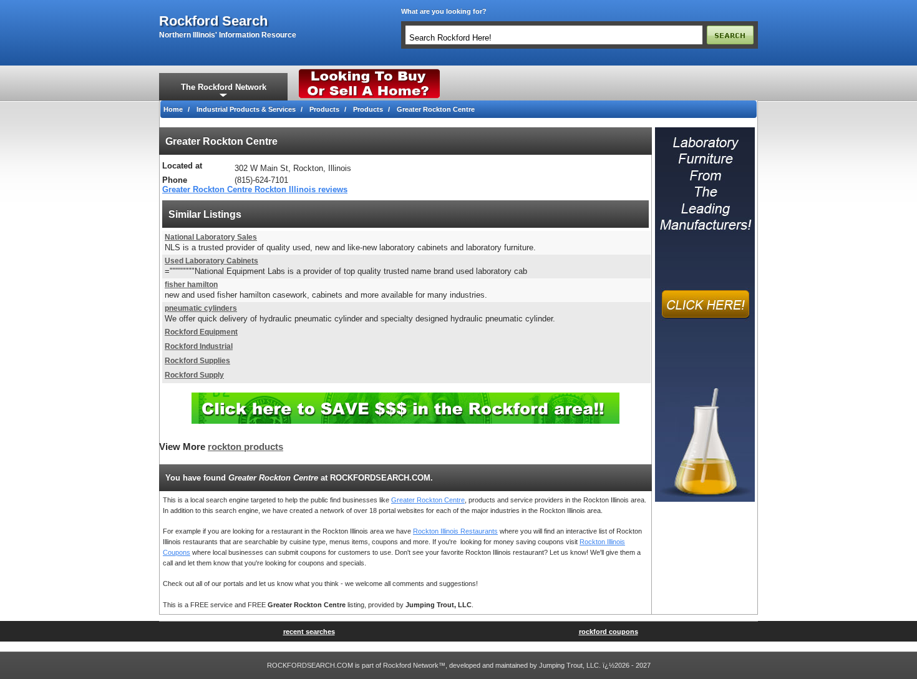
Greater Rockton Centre (428, 500)
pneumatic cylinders (201, 308)
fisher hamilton (191, 284)
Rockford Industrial (199, 346)
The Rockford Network (223, 87)
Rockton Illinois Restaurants (455, 531)
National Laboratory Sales (211, 237)
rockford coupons (608, 631)
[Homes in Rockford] (369, 72)
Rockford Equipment (201, 332)
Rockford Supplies (197, 360)
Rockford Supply (194, 375)
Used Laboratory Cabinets (211, 260)
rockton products (245, 447)
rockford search (213, 21)
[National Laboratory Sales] (705, 131)
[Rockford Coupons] (405, 397)
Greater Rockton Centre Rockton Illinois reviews (254, 189)
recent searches (309, 631)
